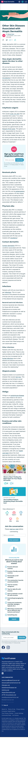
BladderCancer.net (8, 700)
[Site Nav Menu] (26, 1)
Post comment (14, 540)
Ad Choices (15, 715)
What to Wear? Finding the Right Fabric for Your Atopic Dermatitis (12, 478)
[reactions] (15, 40)
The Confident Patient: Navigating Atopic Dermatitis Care (13, 501)
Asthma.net (5, 690)
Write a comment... (9, 535)
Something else (12, 615)
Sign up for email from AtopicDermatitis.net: (14, 155)
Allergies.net (6, 685)
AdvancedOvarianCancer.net (11, 683)
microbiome (6, 78)
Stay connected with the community (10, 633)
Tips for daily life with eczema (14, 590)
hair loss (18, 377)
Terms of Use (17, 642)
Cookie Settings (19, 713)
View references (8, 509)
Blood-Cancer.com (8, 702)
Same (17, 519)
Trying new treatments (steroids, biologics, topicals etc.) (14, 604)
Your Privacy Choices (7, 713)
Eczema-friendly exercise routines (15, 572)
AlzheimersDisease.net (9, 687)
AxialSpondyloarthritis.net (10, 697)
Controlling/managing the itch (15, 598)
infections (8, 292)
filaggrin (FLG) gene (8, 129)
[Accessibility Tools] (19, 1)
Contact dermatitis (8, 245)
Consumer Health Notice (8, 711)
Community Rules (6, 715)
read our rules (14, 529)
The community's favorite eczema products (15, 581)
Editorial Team (11, 34)
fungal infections (7, 358)
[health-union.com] (8, 658)
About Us (4, 709)
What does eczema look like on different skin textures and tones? (14, 610)
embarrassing (20, 191)
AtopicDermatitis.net (8, 692)
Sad (20, 513)
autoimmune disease (17, 395)
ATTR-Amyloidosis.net (9, 695)
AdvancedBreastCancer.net (11, 680)
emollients (13, 238)
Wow (10, 519)
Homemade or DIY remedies (13, 576)
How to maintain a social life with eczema (14, 594)
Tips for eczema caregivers (12, 585)
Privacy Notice (14, 164)
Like (6, 513)
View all (5, 705)
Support (13, 513)
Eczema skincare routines (12, 567)
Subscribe (19, 160)
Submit (14, 619)
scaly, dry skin (14, 114)
